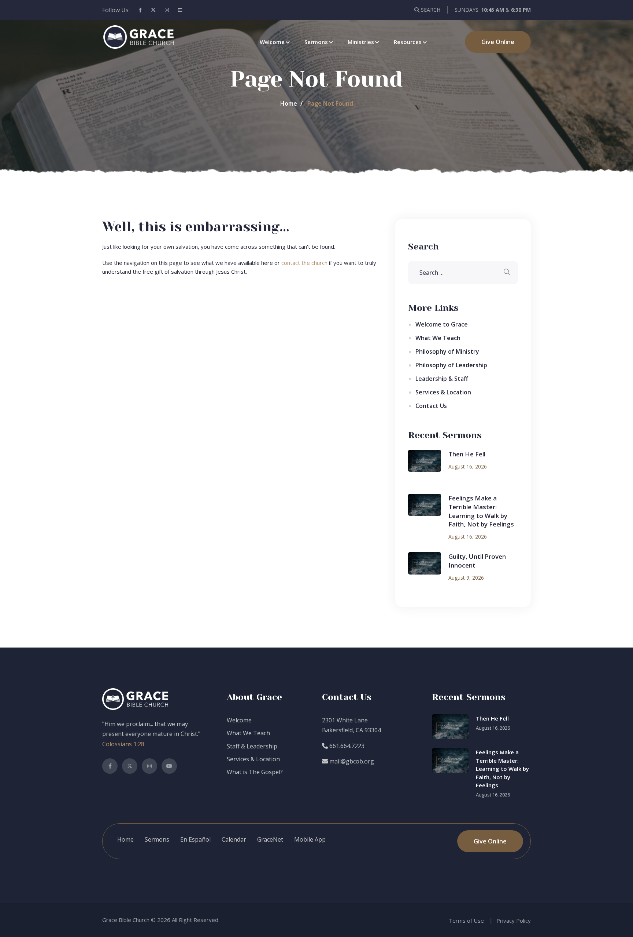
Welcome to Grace (441, 324)
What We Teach (437, 338)
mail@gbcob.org (351, 761)
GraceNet (270, 839)
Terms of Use (466, 920)
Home (288, 103)
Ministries (361, 41)
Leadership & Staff (441, 379)
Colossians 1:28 (123, 744)
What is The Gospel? (255, 772)
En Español (195, 839)
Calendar (234, 839)
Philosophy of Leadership (451, 365)
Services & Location (443, 392)
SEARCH (429, 9)
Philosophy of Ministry (447, 351)
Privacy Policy (513, 920)
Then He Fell (466, 454)
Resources (408, 41)
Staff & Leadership (252, 746)
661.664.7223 (346, 746)
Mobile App (310, 839)
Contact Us (431, 406)
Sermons (316, 41)
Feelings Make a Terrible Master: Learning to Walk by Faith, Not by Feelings (481, 511)
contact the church (304, 262)
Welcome (272, 41)
